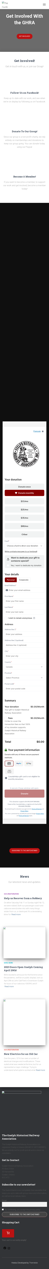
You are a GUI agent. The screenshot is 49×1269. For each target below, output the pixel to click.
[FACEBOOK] (4, 1249)
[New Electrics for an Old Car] (24, 1022)
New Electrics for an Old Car (21, 1054)
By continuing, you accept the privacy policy (22, 1210)
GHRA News (8, 963)
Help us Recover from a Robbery (23, 898)
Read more (16, 914)
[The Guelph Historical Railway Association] (6, 4)
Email (4, 1200)
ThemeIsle (33, 1263)
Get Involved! (24, 36)
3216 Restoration (11, 894)
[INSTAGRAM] (8, 1249)
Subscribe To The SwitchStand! (24, 850)
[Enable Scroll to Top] (44, 1264)
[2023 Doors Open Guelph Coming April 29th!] (24, 942)
